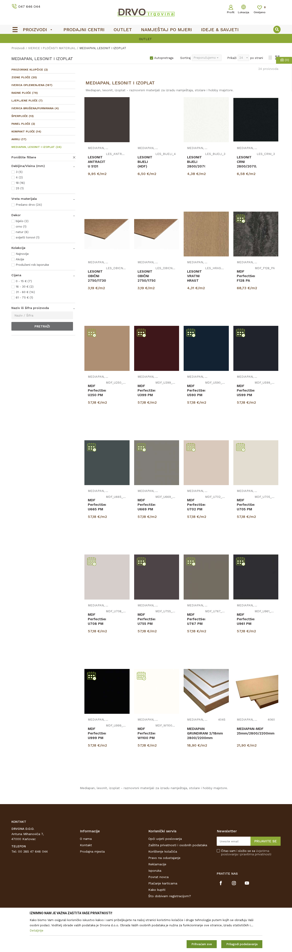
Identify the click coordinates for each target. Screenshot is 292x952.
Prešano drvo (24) (29, 204)
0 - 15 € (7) (24, 281)
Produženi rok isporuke (32, 264)
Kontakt (86, 845)
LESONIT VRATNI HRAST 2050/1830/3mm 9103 (196, 280)
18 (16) (20, 183)
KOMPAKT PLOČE (26, 131)
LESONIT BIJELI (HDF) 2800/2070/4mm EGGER (147, 166)
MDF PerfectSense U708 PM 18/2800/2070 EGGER (97, 624)
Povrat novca (158, 877)
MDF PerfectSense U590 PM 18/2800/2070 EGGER (196, 395)
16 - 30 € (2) (25, 286)
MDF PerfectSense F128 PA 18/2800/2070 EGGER (246, 280)
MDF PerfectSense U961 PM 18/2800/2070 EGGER (246, 624)
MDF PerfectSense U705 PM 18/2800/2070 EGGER (246, 509)
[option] (146, 38)
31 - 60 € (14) (25, 292)
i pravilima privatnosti (255, 854)
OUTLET (145, 39)
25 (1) (20, 188)
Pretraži (42, 326)
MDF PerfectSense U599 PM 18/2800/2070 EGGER (246, 395)
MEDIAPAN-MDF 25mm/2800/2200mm (255, 731)
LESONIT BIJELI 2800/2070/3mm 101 (196, 164)
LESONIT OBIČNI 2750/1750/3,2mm (147, 276)
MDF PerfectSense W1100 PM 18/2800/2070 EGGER (147, 738)
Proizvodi (18, 48)
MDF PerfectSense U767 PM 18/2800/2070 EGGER (196, 624)
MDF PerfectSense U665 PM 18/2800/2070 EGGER (97, 509)
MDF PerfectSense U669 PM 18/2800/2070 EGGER (147, 509)
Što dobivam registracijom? (169, 896)
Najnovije (22, 254)
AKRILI (18, 139)
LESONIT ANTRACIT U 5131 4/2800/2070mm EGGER (97, 166)
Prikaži (232, 58)
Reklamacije (157, 864)
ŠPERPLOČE (22, 116)
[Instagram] (234, 883)
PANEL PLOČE (23, 123)
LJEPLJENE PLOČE (26, 100)
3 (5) (19, 172)
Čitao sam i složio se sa (246, 852)
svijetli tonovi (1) (27, 237)
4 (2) (19, 177)
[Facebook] (221, 883)
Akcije (20, 259)
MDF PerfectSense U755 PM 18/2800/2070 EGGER (147, 624)
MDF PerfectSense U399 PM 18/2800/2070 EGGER (147, 395)
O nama (86, 839)
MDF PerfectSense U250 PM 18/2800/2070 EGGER (97, 395)
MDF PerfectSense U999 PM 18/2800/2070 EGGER (97, 738)
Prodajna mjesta (92, 851)
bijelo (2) (22, 221)
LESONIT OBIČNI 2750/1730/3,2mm (97, 276)
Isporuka (154, 870)
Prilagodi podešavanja (242, 944)
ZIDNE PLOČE (24, 77)
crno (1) (21, 226)
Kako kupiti (156, 889)
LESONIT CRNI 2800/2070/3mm (247, 161)
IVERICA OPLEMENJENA (31, 85)
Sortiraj (185, 58)
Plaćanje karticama (162, 883)
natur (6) (22, 232)
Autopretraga (163, 58)
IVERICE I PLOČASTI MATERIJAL (52, 48)
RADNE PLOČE (24, 92)
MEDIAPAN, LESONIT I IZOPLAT (36, 147)
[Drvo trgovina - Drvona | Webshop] (146, 12)
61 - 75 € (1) (24, 297)
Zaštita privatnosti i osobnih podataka (177, 845)
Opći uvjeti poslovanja (165, 839)
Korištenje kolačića (162, 851)
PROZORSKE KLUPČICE (29, 69)
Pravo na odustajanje (164, 858)
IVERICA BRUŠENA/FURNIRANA (35, 108)
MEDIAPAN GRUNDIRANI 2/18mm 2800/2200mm (205, 733)
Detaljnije (107, 196)
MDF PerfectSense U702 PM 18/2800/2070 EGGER (196, 509)
